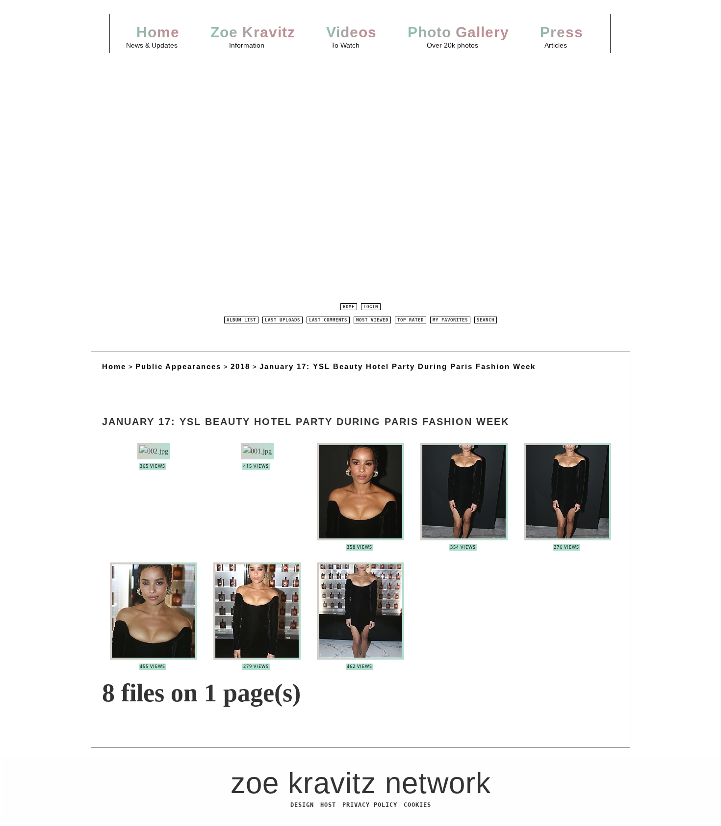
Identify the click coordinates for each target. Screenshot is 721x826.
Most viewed (372, 320)
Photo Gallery (458, 32)
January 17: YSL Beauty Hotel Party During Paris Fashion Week (397, 366)
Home (158, 32)
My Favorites (450, 320)
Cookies (417, 804)
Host (328, 804)
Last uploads (282, 320)
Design (302, 804)
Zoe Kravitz (252, 32)
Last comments (328, 320)
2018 (240, 366)
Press (561, 32)
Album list (241, 320)
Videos (351, 32)
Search (485, 320)
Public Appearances (178, 366)
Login (370, 306)
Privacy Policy (369, 804)
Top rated (410, 320)
